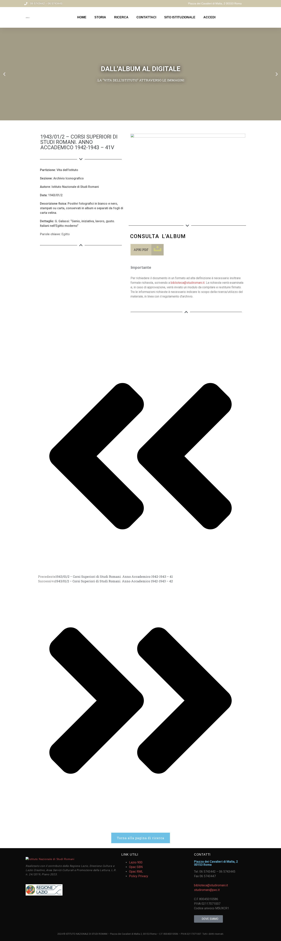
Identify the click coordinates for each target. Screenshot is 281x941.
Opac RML (136, 871)
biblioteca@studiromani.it (188, 282)
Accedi (209, 17)
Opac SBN (136, 867)
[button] (4, 74)
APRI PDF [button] (141, 250)
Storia (100, 17)
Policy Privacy (138, 876)
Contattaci (146, 17)
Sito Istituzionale (179, 17)
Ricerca (121, 17)
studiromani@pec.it (207, 890)
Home (81, 17)
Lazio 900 (135, 862)
